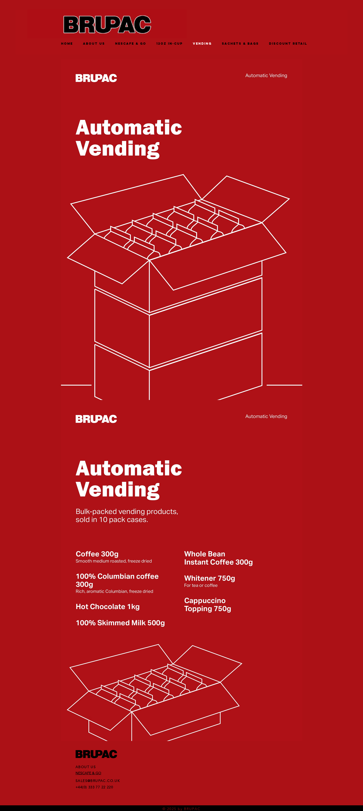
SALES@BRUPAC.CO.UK (98, 780)
